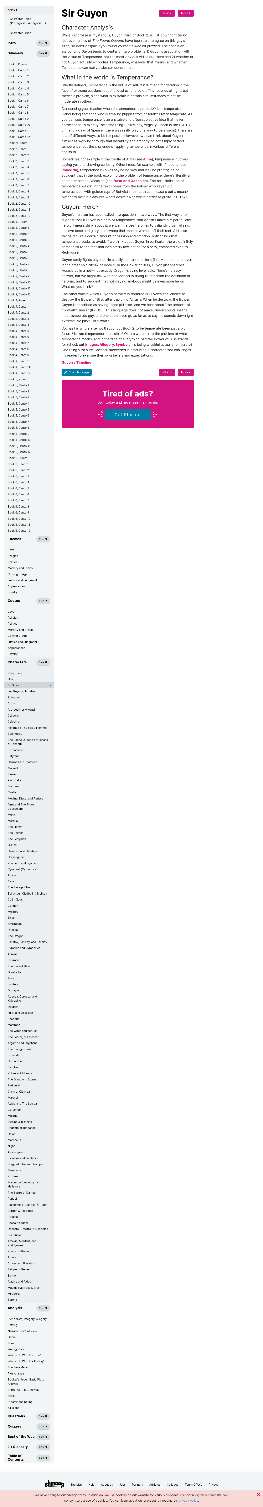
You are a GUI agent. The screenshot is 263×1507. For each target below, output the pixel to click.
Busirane (13, 960)
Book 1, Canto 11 (19, 131)
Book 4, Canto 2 (18, 312)
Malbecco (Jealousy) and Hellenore (24, 1184)
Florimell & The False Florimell (27, 727)
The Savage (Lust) (20, 1049)
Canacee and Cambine (23, 851)
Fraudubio (14, 1235)
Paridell (12, 1198)
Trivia (11, 1395)
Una (10, 679)
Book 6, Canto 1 (18, 464)
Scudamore (15, 750)
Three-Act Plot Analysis (23, 1389)
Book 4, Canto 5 (18, 331)
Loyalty (13, 592)
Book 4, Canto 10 (19, 361)
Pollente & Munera (20, 1073)
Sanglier (13, 1067)
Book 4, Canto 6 (18, 337)
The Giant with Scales (22, 1079)
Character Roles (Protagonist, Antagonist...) (28, 21)
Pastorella (14, 780)
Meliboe (13, 911)
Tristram (13, 786)
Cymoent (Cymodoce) (23, 869)
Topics (11, 10)
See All (43, 43)
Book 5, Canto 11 (19, 446)
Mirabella (14, 1293)
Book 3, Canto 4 (18, 246)
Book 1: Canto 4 (18, 88)
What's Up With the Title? (25, 1355)
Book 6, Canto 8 (18, 506)
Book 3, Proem (18, 221)
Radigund (14, 1085)
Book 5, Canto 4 (18, 403)
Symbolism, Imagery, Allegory (27, 1319)
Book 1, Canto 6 (18, 100)
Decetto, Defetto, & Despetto (28, 1229)
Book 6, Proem (17, 458)
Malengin (13, 1097)
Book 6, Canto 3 (18, 476)
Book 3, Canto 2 (18, 234)
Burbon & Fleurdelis (21, 1211)
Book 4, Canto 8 (18, 349)
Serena (12, 1299)
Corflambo (15, 1061)
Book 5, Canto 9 (18, 434)
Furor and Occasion (20, 1013)
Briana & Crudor (18, 1223)
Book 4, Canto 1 (18, 306)
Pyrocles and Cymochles (24, 948)
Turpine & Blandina (20, 1122)
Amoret (13, 1257)
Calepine (13, 721)
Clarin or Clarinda (19, 1091)
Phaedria (13, 1019)
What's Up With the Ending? (26, 1361)
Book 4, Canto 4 (18, 324)
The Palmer (15, 833)
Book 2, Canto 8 (18, 191)
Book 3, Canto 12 (19, 294)
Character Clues (20, 33)
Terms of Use (193, 1484)
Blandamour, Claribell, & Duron (27, 1205)
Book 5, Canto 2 (18, 391)
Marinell (13, 768)
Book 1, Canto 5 (18, 94)
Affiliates (154, 1484)
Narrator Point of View (22, 1331)
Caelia (12, 792)
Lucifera (13, 984)
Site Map (76, 1484)
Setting (12, 1325)
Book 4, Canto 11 (19, 367)
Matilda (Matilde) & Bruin (24, 1287)
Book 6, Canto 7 (18, 500)
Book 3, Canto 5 (18, 252)
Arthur (12, 703)
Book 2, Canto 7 (18, 185)
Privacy (213, 1484)
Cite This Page (78, 372)
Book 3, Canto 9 (18, 276)
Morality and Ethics (20, 568)
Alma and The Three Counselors (21, 806)
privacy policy (188, 1500)
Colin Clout (15, 899)
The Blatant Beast (20, 966)
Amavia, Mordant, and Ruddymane (22, 1243)
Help (92, 1484)
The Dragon (15, 936)
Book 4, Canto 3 (18, 318)
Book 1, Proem (17, 64)
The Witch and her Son (23, 1031)
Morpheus (14, 1140)
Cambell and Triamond (22, 762)
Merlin (12, 814)
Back (167, 13)
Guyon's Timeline (24, 691)
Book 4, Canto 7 (18, 343)
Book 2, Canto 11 (19, 209)
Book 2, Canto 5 (18, 173)
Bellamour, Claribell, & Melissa (27, 893)
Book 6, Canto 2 (18, 470)
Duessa (13, 930)
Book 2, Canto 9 (18, 197)
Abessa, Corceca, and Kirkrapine (22, 998)
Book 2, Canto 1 (18, 149)
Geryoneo (14, 1109)
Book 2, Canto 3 (18, 161)
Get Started (128, 414)
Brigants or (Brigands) (22, 1128)
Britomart (14, 697)
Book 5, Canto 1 (18, 385)
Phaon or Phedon (19, 1251)
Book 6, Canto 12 (19, 530)
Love (11, 550)
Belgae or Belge (18, 1269)
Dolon (11, 1134)
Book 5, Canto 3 (18, 397)
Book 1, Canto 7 (18, 106)
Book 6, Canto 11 (19, 524)
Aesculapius (15, 1152)
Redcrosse (15, 673)
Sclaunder (14, 1055)
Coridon (13, 905)
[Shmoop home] (54, 1484)
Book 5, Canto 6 (18, 415)
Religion (13, 556)
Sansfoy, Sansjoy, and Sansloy (27, 942)
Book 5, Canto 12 (19, 452)
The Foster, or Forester (23, 1037)
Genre (12, 1337)
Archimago (15, 924)
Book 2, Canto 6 (18, 179)
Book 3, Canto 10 (19, 282)
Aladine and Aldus (19, 1281)
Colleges (172, 1484)
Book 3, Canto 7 (18, 264)
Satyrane (13, 756)
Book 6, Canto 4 (18, 482)
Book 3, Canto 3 (18, 240)
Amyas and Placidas (21, 1263)
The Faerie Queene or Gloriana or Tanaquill (28, 742)
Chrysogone (16, 857)
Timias (12, 774)
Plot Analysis (16, 1373)
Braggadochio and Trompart (26, 1164)
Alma (147, 159)
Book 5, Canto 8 (18, 427)
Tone (11, 1343)
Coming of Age (18, 574)
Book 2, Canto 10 (19, 203)
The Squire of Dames (22, 1192)
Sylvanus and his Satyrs (23, 1158)
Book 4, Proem (17, 300)
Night (11, 1146)
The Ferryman (17, 839)
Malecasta (14, 1170)
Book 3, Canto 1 (18, 227)
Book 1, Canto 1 (18, 70)
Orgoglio (13, 990)
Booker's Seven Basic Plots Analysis (26, 1381)
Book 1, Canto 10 (19, 124)
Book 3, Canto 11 (19, 288)
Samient (13, 1275)
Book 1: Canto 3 (18, 82)
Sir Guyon (14, 685)
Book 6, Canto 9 (18, 512)
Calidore (13, 715)
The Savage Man (19, 887)
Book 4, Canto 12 (19, 373)
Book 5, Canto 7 (18, 421)
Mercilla (13, 821)
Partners (137, 1484)
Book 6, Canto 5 (18, 488)
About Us (107, 1484)
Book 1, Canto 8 (18, 112)
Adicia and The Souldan (23, 1103)
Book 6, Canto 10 (19, 518)
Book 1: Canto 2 (18, 76)
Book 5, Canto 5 (18, 409)
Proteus (13, 1176)
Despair (13, 1007)
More (185, 13)
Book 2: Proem (17, 143)
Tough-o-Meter (18, 1367)
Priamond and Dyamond (23, 863)
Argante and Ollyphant (22, 1043)
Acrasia (12, 954)
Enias (11, 917)
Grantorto (14, 972)
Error (11, 978)
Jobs (122, 1484)
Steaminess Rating (20, 1402)
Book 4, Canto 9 (18, 355)
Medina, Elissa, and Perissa (25, 798)
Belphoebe (15, 733)
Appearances (16, 586)
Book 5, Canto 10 (19, 440)
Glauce (12, 845)
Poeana (13, 1217)
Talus (11, 881)
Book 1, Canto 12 (19, 137)
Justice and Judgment (22, 580)
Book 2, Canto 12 (19, 216)
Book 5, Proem (18, 379)
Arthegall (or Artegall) (22, 709)
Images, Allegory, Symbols (107, 344)
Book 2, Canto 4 (18, 167)
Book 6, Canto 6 (18, 494)
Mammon (14, 1025)
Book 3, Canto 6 (18, 258)
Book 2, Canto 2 (18, 155)
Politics (12, 562)
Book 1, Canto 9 (18, 119)
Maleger (13, 1115)
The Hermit (15, 827)
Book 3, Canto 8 (18, 270)
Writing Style (16, 1349)
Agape (12, 875)
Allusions (13, 1408)
